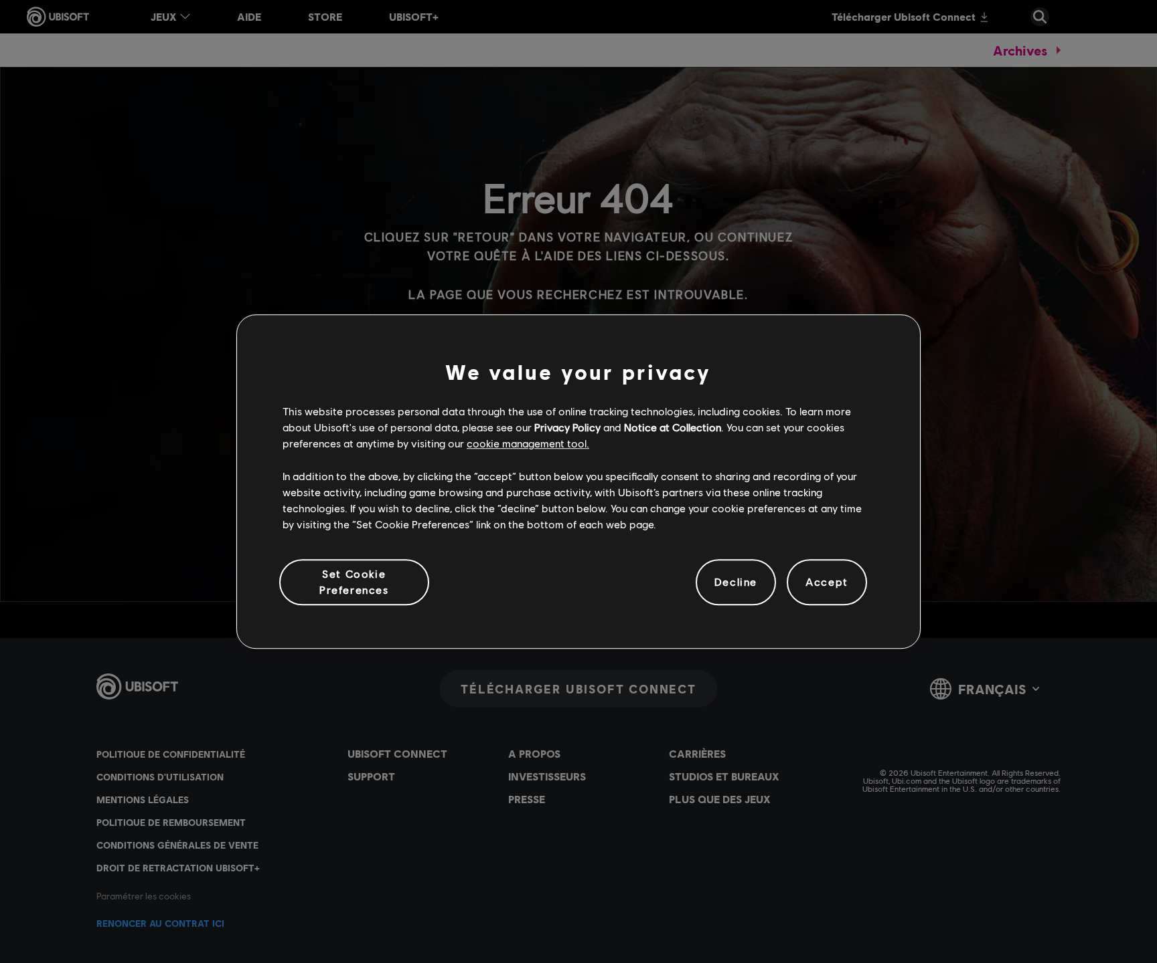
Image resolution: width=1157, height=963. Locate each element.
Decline (735, 582)
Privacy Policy (567, 427)
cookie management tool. (528, 443)
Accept (826, 582)
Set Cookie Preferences (354, 581)
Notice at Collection (672, 427)
